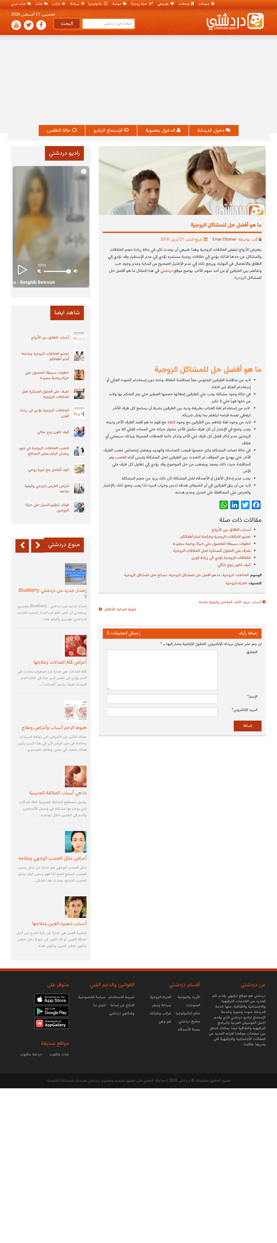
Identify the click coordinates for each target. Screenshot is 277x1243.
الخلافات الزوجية (236, 575)
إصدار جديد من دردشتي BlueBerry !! (53, 594)
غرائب (56, 4)
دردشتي (166, 271)
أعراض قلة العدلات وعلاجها (60, 662)
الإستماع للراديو (109, 130)
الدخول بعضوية (161, 130)
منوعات (204, 4)
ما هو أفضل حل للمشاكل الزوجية (194, 575)
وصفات (184, 4)
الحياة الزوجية (236, 583)
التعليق (252, 652)
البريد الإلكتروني (245, 710)
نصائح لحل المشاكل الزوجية (145, 575)
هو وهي (163, 4)
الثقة (171, 422)
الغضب (121, 457)
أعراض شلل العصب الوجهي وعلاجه (52, 858)
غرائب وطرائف (160, 1013)
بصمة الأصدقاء (189, 1030)
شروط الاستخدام (121, 997)
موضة (117, 4)
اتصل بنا (99, 1005)
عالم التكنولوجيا (188, 1013)
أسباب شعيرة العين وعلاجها (59, 924)
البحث (67, 24)
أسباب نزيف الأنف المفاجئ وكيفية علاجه (230, 602)
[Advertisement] (138, 80)
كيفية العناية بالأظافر (119, 610)
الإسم (252, 697)
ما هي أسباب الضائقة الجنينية (58, 793)
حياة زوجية (139, 4)
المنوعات (193, 1005)
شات (39, 4)
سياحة (75, 4)
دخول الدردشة (211, 130)
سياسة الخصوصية (92, 997)
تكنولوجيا (95, 4)
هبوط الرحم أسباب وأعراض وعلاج (54, 728)
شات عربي (19, 4)
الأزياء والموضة (189, 997)
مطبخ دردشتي (189, 1022)
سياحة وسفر (161, 1005)
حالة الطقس (59, 130)
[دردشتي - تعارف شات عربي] (51, 999)
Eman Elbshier (225, 240)
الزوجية (240, 278)
